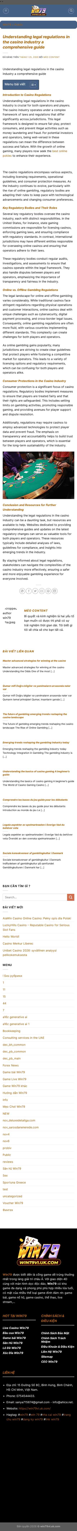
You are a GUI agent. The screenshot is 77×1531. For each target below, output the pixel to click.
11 (4, 989)
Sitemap (47, 1356)
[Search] (71, 11)
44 (4, 1003)
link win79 (52, 1419)
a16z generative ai (15, 1017)
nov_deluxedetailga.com (19, 1120)
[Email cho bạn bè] (42, 591)
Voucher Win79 (13, 1203)
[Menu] (6, 11)
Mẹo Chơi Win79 (14, 1106)
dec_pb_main (12, 1058)
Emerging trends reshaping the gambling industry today (36, 742)
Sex (5, 1175)
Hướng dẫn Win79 (15, 1093)
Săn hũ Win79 (12, 1168)
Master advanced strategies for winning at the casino (34, 660)
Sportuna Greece (14, 1182)
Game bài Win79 (14, 1072)
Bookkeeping (11, 1031)
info (5, 1100)
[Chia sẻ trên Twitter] (35, 591)
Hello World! (11, 936)
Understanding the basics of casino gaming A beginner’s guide (36, 773)
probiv (7, 1148)
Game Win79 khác (15, 1086)
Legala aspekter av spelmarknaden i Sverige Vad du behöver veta (33, 826)
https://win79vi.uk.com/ (35, 1408)
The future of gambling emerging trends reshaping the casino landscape (35, 716)
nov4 (6, 1134)
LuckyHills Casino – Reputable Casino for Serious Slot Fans (36, 927)
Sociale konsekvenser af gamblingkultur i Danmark (33, 853)
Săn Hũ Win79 (13, 1343)
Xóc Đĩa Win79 (13, 1353)
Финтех (8, 1210)
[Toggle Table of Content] (31, 85)
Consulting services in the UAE (23, 1037)
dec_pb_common (14, 1051)
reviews (8, 1162)
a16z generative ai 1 (16, 1024)
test (5, 1189)
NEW (6, 1113)
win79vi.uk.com (50, 1526)
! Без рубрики (12, 976)
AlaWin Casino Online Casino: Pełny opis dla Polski (37, 918)
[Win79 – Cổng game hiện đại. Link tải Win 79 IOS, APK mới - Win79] (38, 11)
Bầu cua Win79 (13, 1333)
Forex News (11, 1065)
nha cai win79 (51, 1414)
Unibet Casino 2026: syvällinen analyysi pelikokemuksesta (30, 953)
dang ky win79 (33, 1419)
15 (4, 996)
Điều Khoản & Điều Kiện (57, 1346)
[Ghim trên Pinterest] (48, 591)
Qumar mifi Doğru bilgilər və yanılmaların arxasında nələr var (37, 687)
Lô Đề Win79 (12, 1348)
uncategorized (12, 1196)
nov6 (6, 1141)
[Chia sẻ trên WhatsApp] (22, 591)
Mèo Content (51, 57)
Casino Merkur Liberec (18, 943)
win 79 (35, 1414)
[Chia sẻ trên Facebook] (29, 591)
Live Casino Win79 (16, 1328)
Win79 (7, 24)
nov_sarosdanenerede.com (21, 1127)
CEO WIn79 (49, 1361)
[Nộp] (70, 897)
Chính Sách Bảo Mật (55, 1333)
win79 (24, 1414)
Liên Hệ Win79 (51, 1351)
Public (7, 1155)
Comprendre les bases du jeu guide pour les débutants (35, 799)
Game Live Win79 (14, 1079)
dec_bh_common (14, 1044)
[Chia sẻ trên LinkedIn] (55, 591)
